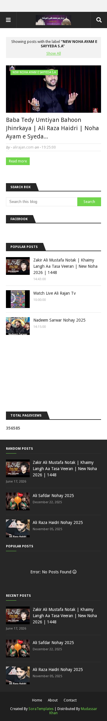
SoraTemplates (41, 709)
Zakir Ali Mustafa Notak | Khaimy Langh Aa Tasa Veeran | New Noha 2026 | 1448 (65, 266)
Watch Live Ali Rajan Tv (54, 293)
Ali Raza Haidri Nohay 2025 (58, 522)
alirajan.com (23, 147)
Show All (53, 53)
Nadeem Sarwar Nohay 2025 (59, 320)
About (53, 700)
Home (37, 700)
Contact (70, 700)
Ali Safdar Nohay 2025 (53, 495)
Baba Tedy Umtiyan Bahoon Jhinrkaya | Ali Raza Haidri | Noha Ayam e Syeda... (52, 128)
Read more (18, 161)
